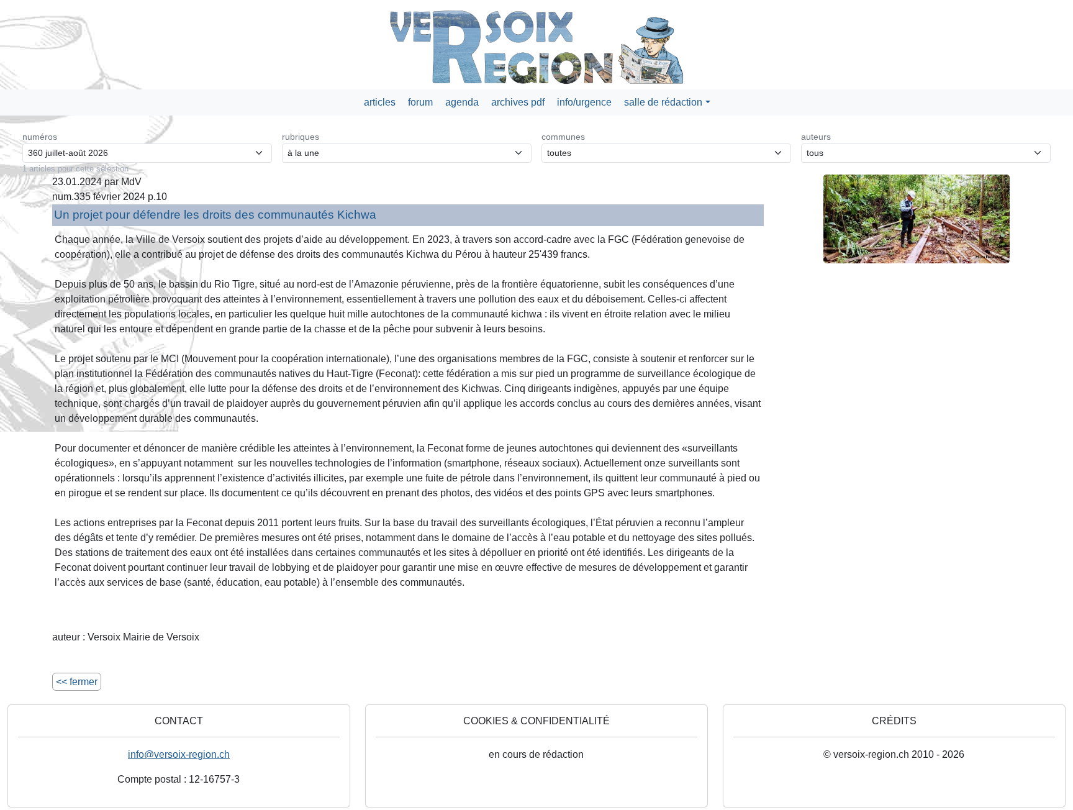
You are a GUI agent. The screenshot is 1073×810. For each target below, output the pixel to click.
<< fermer (76, 681)
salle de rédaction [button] (663, 102)
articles (380, 102)
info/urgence (584, 102)
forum (420, 102)
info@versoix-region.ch (179, 754)
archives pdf (518, 102)
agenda (462, 102)
